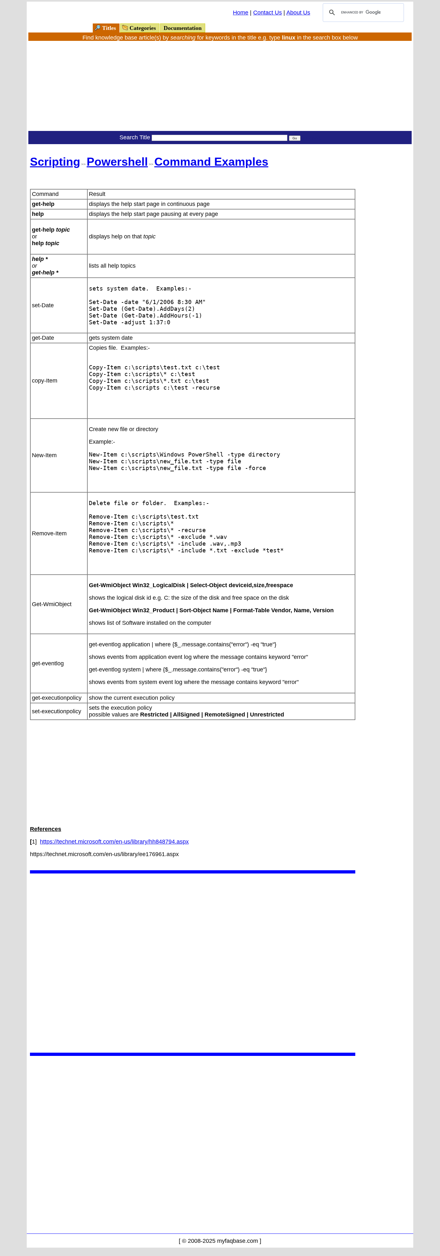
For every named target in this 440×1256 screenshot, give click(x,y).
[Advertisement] (220, 86)
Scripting (55, 161)
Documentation (182, 28)
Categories (143, 28)
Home (240, 12)
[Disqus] (193, 962)
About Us (298, 12)
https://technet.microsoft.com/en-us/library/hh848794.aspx (114, 841)
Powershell (117, 161)
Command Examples (211, 161)
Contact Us (267, 12)
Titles (109, 28)
